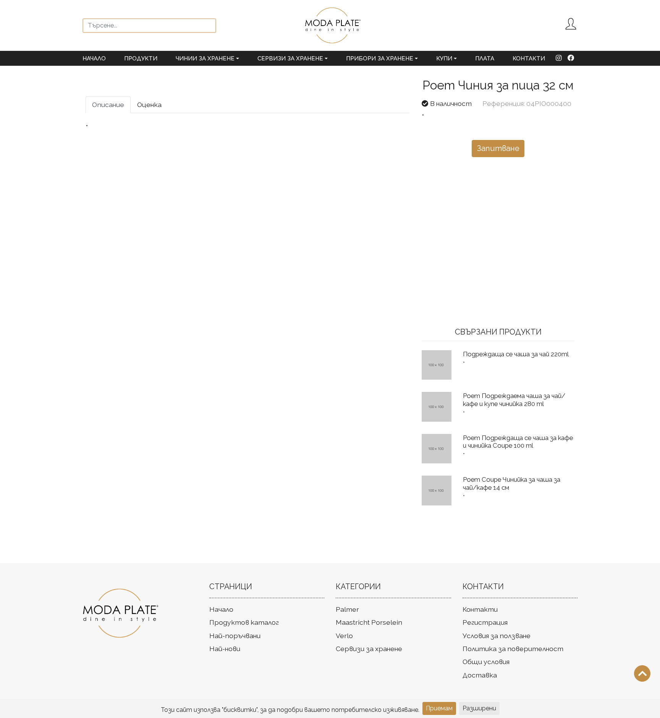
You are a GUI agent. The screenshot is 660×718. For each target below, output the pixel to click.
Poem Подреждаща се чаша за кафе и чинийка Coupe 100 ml (518, 441)
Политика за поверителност (513, 649)
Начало (94, 58)
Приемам (439, 708)
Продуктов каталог (244, 622)
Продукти (140, 58)
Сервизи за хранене (369, 649)
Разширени (479, 708)
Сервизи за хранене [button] (290, 58)
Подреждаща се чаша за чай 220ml (516, 354)
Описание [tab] (108, 105)
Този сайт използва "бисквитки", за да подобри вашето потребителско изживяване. (290, 709)
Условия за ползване (497, 636)
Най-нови (224, 649)
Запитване (498, 148)
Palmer (347, 609)
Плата (484, 58)
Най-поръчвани (234, 636)
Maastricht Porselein (369, 622)
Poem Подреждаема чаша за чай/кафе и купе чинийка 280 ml (514, 399)
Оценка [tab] (149, 105)
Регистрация (485, 622)
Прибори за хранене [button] (379, 58)
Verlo (344, 636)
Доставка (480, 675)
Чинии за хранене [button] (205, 58)
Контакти (529, 58)
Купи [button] (444, 58)
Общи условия (486, 662)
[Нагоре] (642, 673)
